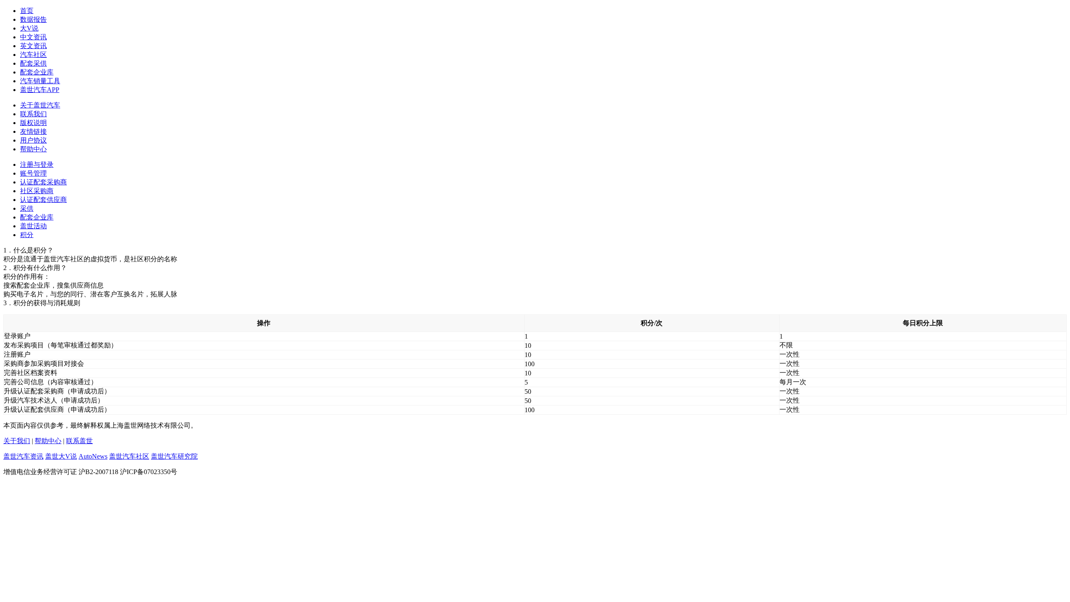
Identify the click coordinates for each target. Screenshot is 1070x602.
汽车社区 (33, 54)
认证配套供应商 (43, 199)
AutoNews (93, 456)
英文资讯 (33, 45)
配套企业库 (37, 72)
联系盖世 (79, 440)
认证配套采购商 (43, 182)
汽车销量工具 (40, 80)
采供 (26, 208)
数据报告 (33, 19)
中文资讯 (33, 37)
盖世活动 (33, 226)
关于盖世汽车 (40, 105)
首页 (26, 10)
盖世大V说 (61, 456)
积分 (26, 234)
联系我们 (33, 113)
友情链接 (33, 131)
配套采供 (33, 63)
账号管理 (33, 173)
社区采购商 (37, 190)
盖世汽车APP (39, 89)
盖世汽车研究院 (174, 456)
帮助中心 (33, 149)
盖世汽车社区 (129, 456)
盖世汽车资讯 (23, 456)
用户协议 (33, 140)
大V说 (29, 28)
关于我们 (16, 440)
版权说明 (33, 122)
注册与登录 (37, 164)
